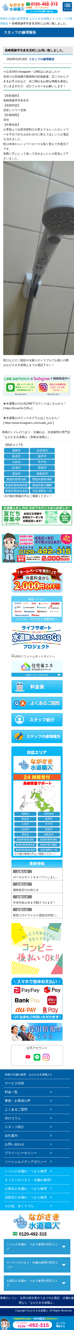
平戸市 (42, 462)
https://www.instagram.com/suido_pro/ (28, 422)
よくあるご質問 (16, 1109)
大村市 (16, 462)
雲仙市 (16, 473)
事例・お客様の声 (18, 1101)
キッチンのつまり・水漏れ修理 (27, 1180)
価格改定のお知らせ (26, 889)
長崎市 (16, 450)
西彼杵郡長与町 (16, 479)
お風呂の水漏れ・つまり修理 (26, 1188)
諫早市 (42, 456)
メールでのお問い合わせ (41, 11)
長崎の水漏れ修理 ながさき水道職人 (27, 1074)
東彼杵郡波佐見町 (16, 490)
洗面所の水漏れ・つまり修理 (26, 1197)
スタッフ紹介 (14, 1127)
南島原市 (42, 473)
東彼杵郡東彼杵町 (16, 485)
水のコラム (13, 1118)
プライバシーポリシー (21, 1153)
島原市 (16, 456)
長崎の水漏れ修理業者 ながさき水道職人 (26, 18)
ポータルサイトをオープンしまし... (35, 877)
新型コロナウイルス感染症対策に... (35, 915)
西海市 (42, 467)
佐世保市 (42, 450)
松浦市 (16, 467)
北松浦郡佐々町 (42, 490)
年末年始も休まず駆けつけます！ (34, 902)
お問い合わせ (14, 1144)
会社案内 (11, 1135)
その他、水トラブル (19, 1206)
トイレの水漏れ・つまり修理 (26, 1171)
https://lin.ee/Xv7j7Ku (18, 408)
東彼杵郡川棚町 (42, 485)
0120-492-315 (33, 1234)
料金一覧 (11, 1092)
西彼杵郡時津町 (42, 479)
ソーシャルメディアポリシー (26, 1162)
